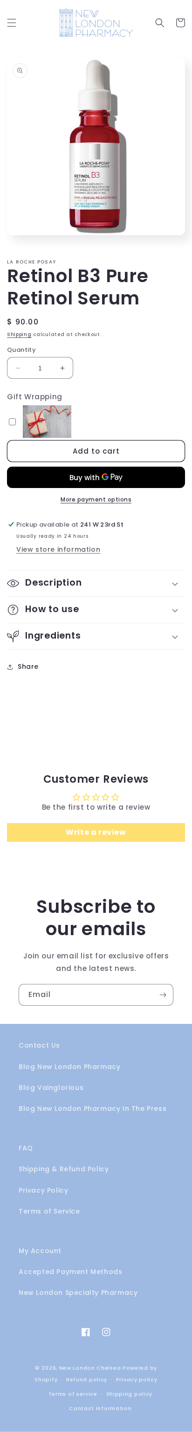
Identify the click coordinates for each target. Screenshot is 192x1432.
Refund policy (86, 1379)
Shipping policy (129, 1394)
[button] (11, 23)
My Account (40, 1250)
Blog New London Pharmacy (69, 1066)
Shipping (19, 334)
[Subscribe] (162, 995)
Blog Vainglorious (51, 1087)
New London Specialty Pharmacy (78, 1292)
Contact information (100, 1408)
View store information (58, 549)
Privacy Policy (43, 1190)
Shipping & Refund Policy (64, 1169)
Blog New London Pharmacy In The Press (92, 1108)
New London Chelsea (90, 1368)
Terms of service (72, 1394)
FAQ (26, 1148)
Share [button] (28, 666)
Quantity (21, 349)
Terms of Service (49, 1211)
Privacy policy (137, 1379)
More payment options (96, 499)
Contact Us (39, 1045)
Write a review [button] (96, 832)
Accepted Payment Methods (70, 1271)
